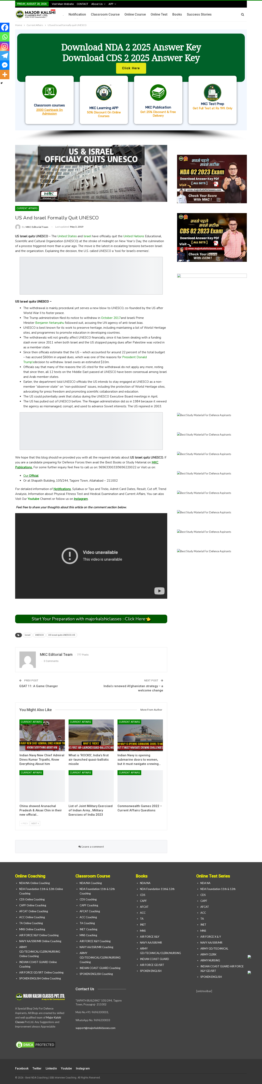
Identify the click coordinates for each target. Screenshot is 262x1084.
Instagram (81, 499)
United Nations (133, 236)
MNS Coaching (88, 935)
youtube (66, 1068)
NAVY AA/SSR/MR (151, 942)
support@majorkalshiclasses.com (95, 1028)
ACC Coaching (88, 917)
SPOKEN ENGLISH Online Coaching (40, 978)
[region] (131, 85)
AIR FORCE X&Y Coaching (95, 941)
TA (141, 918)
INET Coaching (88, 929)
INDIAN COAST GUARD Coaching (100, 968)
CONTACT (82, 4)
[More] (4, 74)
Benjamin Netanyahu (49, 323)
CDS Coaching (88, 899)
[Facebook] (4, 27)
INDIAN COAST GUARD (155, 959)
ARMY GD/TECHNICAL (214, 948)
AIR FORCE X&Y (150, 936)
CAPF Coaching (89, 905)
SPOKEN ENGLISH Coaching (96, 974)
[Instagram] (4, 46)
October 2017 (111, 318)
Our (30, 476)
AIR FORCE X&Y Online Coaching (39, 935)
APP (110, 4)
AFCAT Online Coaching (33, 911)
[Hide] (1, 83)
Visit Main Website (63, 4)
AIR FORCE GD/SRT (152, 965)
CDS (142, 895)
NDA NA (205, 883)
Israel (87, 236)
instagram (83, 1068)
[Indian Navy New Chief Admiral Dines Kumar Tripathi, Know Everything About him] (42, 735)
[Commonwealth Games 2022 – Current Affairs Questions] (140, 786)
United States (67, 236)
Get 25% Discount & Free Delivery (158, 113)
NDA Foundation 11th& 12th (157, 889)
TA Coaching (87, 923)
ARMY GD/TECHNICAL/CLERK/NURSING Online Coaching (39, 951)
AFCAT (144, 906)
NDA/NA (145, 883)
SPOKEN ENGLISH (151, 970)
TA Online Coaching (31, 923)
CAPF (143, 900)
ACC (143, 912)
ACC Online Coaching (32, 917)
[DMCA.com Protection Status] (35, 1045)
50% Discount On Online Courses (104, 114)
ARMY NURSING (210, 960)
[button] (131, 79)
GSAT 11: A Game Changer (38, 686)
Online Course (135, 14)
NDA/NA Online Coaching (34, 883)
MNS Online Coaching (32, 929)
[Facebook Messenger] (4, 65)
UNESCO (39, 635)
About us (97, 4)
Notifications (62, 489)
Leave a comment (92, 846)
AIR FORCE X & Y (210, 936)
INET (143, 924)
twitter (37, 1068)
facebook (21, 1068)
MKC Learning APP (103, 108)
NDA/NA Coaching (91, 883)
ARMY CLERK (208, 954)
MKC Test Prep (212, 104)
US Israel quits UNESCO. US (61, 635)
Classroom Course (105, 14)
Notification (77, 14)
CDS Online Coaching (32, 899)
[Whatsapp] (4, 37)
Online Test (159, 14)
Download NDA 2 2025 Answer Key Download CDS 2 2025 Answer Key (131, 52)
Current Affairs (27, 208)
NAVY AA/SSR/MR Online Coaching (40, 941)
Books (177, 14)
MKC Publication (158, 107)
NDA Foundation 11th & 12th (218, 889)
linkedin (51, 1068)
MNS (143, 930)
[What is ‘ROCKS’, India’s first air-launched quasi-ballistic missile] (91, 735)
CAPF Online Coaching (32, 905)
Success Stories (199, 14)
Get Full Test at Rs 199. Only (212, 108)
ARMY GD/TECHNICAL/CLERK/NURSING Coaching (100, 957)
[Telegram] (4, 55)
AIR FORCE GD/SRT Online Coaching (41, 972)
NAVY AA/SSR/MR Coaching (96, 947)
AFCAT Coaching (90, 911)
